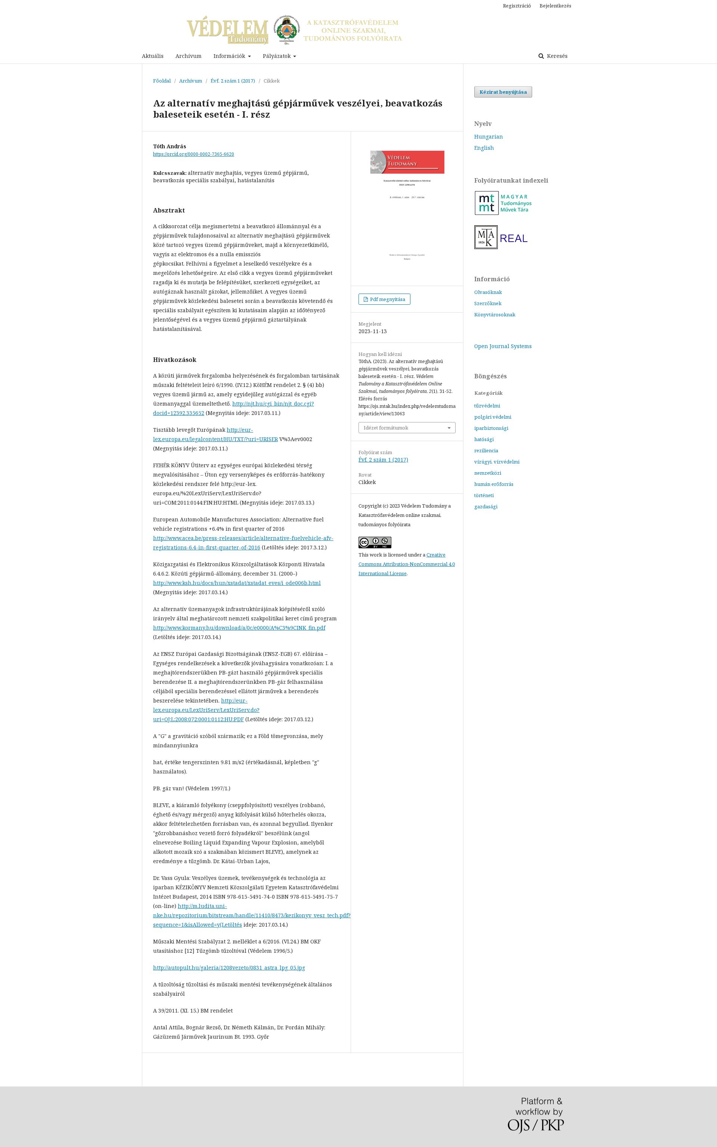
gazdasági (485, 506)
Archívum (189, 55)
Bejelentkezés (555, 5)
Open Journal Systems (503, 346)
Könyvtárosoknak (494, 314)
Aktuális (153, 55)
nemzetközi (487, 472)
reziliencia (486, 450)
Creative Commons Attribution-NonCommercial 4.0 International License (406, 564)
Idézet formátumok (386, 427)
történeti (484, 495)
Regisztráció (517, 5)
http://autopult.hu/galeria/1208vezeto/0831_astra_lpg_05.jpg (229, 967)
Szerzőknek (488, 303)
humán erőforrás (493, 484)
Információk (230, 55)
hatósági (484, 439)
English (484, 147)
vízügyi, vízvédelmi (496, 461)
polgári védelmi (492, 416)
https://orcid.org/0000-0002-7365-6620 (193, 154)
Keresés (557, 55)
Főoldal (162, 80)
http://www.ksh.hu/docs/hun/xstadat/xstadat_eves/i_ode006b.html (237, 582)
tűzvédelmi (487, 405)
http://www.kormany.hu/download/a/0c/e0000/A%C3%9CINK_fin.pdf (239, 627)
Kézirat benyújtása (503, 92)
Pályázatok (277, 55)
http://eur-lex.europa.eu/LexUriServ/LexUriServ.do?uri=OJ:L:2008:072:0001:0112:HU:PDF (206, 710)
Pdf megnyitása (387, 299)
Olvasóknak (488, 292)
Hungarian (488, 136)
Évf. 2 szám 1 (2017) (233, 80)
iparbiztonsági (491, 428)
